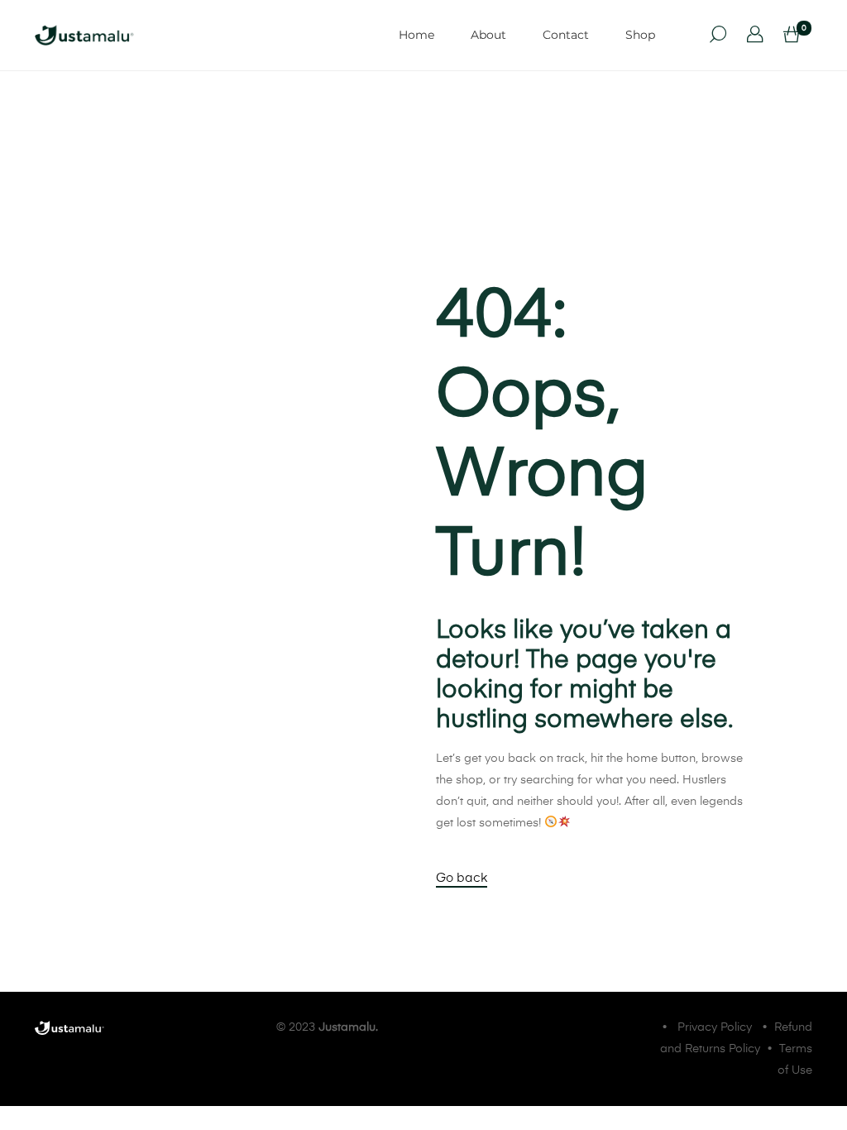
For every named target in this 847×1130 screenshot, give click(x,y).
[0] (791, 35)
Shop (640, 34)
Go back (461, 878)
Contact (566, 34)
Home (416, 34)
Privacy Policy (714, 1027)
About (488, 34)
